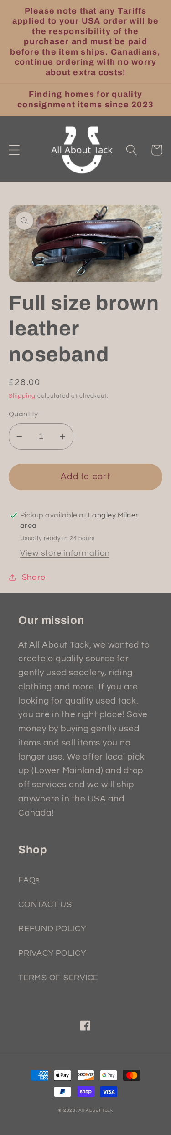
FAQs (29, 880)
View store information (65, 553)
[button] (14, 149)
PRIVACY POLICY (52, 953)
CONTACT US (45, 905)
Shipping (22, 396)
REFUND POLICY (52, 929)
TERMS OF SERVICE (58, 978)
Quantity (23, 414)
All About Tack (95, 1110)
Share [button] (34, 577)
